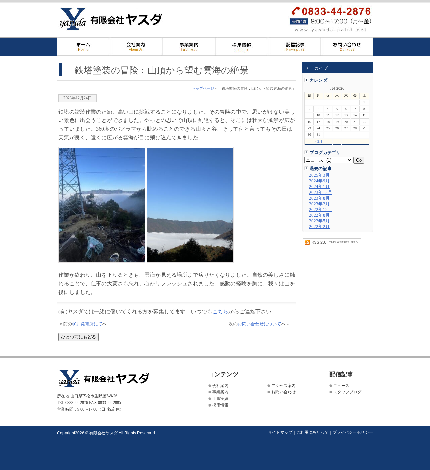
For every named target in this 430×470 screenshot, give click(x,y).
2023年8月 (319, 198)
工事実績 (220, 398)
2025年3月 (319, 175)
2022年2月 (319, 226)
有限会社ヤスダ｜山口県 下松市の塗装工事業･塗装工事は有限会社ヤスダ (122, 19)
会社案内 (136, 46)
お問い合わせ (347, 46)
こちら (220, 311)
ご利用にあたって (312, 432)
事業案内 (220, 392)
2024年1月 (319, 186)
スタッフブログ (347, 392)
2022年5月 (319, 221)
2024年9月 (319, 181)
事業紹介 (189, 46)
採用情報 (241, 46)
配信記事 (294, 46)
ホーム (83, 46)
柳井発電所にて (87, 324)
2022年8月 (319, 215)
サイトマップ (280, 432)
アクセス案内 (283, 385)
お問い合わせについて (259, 324)
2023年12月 (320, 192)
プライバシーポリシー (353, 432)
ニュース (341, 385)
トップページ (203, 88)
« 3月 (318, 141)
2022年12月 (320, 209)
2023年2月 (319, 204)
